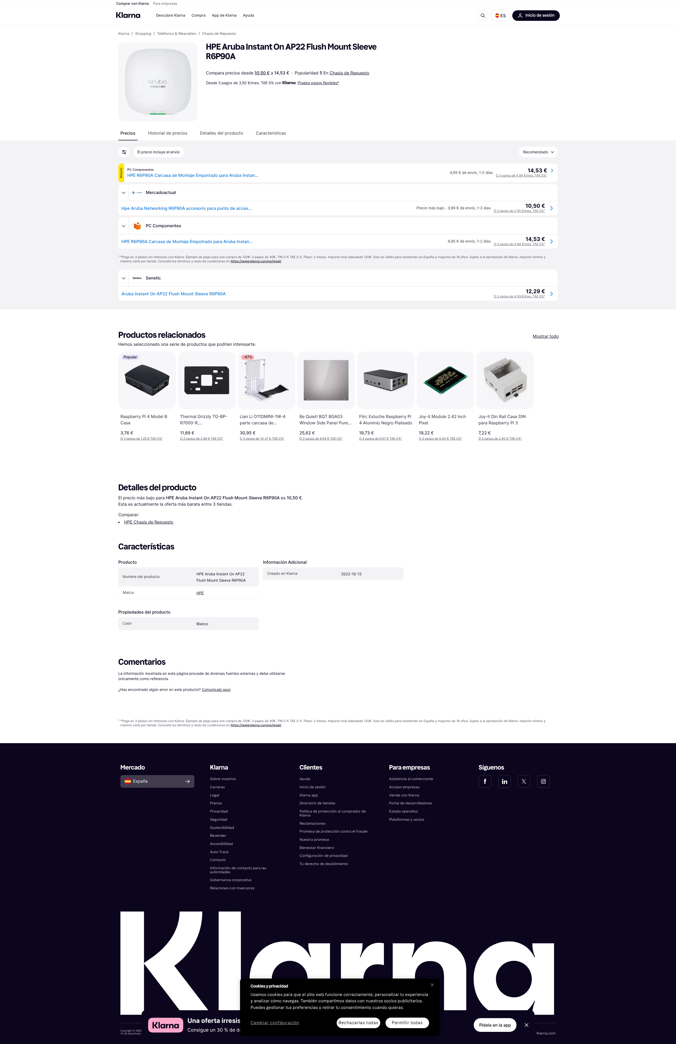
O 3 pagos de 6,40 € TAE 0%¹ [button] (440, 438)
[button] (500, 15)
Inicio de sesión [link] (312, 787)
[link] (485, 781)
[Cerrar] (432, 985)
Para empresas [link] (409, 767)
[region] (340, 1007)
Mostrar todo (546, 336)
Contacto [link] (218, 860)
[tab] (128, 133)
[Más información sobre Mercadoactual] (123, 192)
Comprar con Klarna (132, 4)
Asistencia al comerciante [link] (411, 779)
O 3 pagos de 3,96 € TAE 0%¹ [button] (201, 438)
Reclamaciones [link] (312, 823)
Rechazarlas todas (358, 1022)
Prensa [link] (216, 803)
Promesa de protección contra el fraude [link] (333, 831)
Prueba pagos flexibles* (318, 82)
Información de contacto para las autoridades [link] (238, 870)
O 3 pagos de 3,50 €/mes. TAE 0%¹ (519, 211)
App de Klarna (224, 15)
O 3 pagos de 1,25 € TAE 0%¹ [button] (141, 438)
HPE (200, 593)
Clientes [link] (310, 767)
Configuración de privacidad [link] (323, 855)
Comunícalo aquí (216, 689)
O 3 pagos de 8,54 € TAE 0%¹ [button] (320, 438)
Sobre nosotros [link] (223, 779)
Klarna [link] (123, 34)
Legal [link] (214, 795)
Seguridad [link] (218, 819)
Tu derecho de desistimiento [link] (323, 864)
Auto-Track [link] (219, 852)
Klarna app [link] (308, 795)
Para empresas (165, 4)
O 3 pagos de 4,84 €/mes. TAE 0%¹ (521, 175)
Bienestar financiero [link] (316, 848)
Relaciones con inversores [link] (232, 888)
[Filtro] (124, 152)
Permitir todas (407, 1022)
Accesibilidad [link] (221, 844)
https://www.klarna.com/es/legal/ (256, 261)
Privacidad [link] (219, 811)
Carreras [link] (217, 787)
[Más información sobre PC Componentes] (123, 226)
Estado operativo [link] (403, 811)
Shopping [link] (143, 34)
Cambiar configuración (275, 1023)
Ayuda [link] (304, 779)
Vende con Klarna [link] (404, 795)
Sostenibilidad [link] (222, 827)
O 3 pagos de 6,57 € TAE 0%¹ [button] (380, 438)
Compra (198, 15)
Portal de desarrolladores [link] (410, 803)
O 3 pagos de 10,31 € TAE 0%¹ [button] (262, 438)
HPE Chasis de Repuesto (148, 522)
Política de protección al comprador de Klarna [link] (332, 813)
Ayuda (248, 15)
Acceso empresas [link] (404, 787)
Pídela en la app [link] (495, 1025)
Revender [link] (218, 835)
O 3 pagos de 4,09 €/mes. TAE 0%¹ (519, 296)
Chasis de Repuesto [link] (219, 34)
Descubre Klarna (170, 15)
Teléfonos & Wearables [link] (176, 34)
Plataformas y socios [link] (406, 819)
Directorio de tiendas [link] (317, 803)
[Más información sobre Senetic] (123, 278)
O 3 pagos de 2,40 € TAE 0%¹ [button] (500, 438)
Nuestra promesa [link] (314, 839)
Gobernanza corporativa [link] (230, 880)
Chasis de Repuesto (349, 72)
